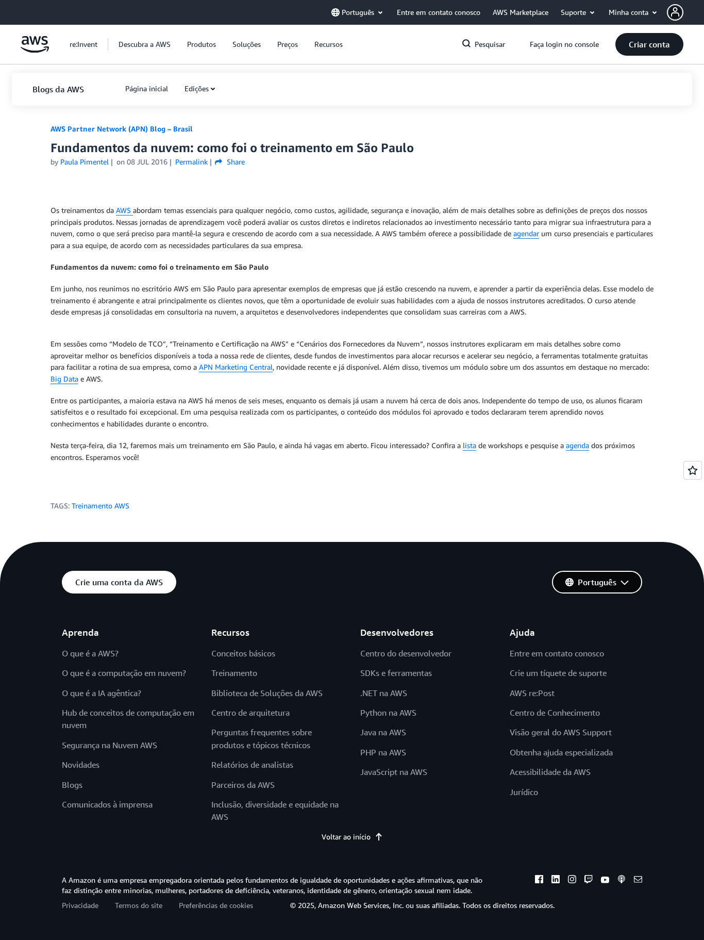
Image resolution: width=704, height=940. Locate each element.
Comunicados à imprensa (107, 804)
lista (469, 445)
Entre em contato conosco (557, 653)
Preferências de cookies (216, 905)
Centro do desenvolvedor (405, 653)
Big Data (64, 378)
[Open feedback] (692, 470)
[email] (638, 880)
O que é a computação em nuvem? (124, 673)
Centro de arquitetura (250, 712)
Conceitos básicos (243, 653)
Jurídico (524, 792)
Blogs (72, 785)
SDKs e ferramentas (396, 673)
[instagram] (572, 880)
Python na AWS (388, 712)
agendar (526, 233)
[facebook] (539, 880)
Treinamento (234, 673)
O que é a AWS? (90, 653)
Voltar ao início (346, 836)
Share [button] (234, 161)
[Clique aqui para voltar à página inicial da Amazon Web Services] (35, 49)
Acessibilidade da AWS (550, 772)
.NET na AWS (383, 693)
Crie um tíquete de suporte (558, 673)
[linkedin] (555, 880)
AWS (124, 210)
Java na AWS (383, 732)
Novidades (80, 765)
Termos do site (138, 905)
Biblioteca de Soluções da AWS (267, 693)
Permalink (191, 161)
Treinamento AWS (100, 505)
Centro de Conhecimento (555, 712)
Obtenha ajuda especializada (561, 752)
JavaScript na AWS (393, 772)
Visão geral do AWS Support (561, 732)
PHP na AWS (383, 752)
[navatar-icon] (675, 12)
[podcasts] (621, 880)
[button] (685, 12)
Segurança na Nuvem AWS (109, 745)
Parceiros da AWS (243, 785)
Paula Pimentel (84, 161)
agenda (577, 445)
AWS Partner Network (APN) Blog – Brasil (122, 128)
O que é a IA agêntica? (101, 693)
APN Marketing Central (236, 366)
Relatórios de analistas (252, 765)
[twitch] (588, 880)
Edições (197, 88)
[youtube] (605, 880)
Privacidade (80, 905)
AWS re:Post (532, 693)
